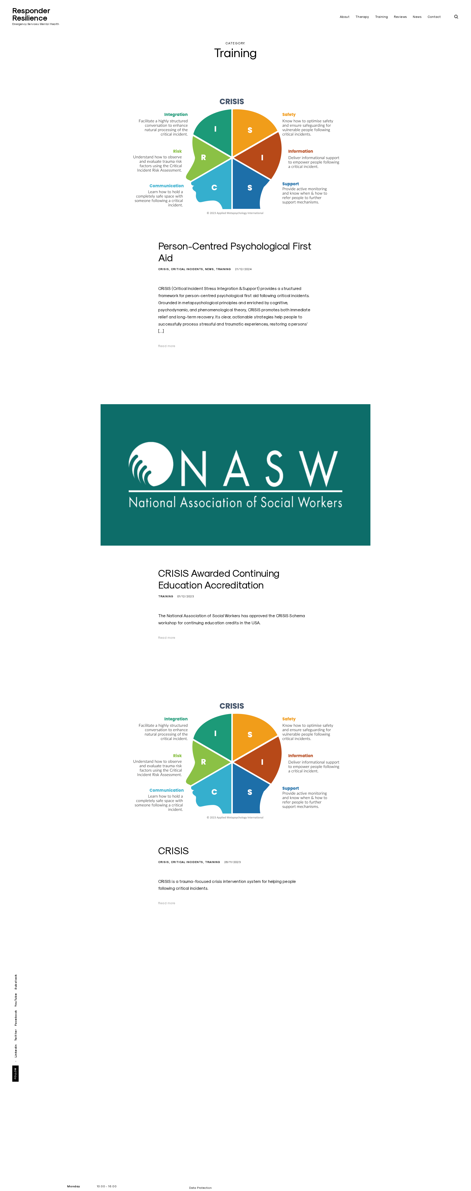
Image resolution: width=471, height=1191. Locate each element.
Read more (166, 346)
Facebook (15, 1018)
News (417, 17)
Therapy (362, 17)
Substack (15, 982)
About (345, 17)
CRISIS (163, 269)
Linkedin (15, 1050)
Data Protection (200, 1188)
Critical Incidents (187, 269)
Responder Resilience (31, 14)
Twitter (15, 1035)
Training (381, 17)
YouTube (15, 1000)
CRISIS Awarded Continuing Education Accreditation (218, 579)
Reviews (400, 17)
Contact (434, 17)
